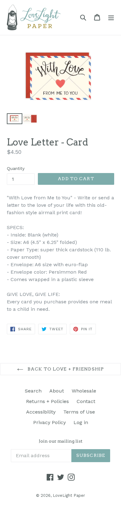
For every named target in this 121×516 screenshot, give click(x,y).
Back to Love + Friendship (65, 368)
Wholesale (84, 391)
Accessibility (41, 412)
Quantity (16, 168)
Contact (86, 401)
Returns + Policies (47, 401)
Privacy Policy (49, 422)
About (56, 391)
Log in (81, 422)
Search (33, 391)
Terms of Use (79, 412)
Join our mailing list (61, 441)
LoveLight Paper (69, 495)
